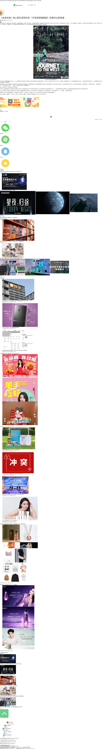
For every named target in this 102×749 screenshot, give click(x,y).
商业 (25, 0)
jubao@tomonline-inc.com (30, 748)
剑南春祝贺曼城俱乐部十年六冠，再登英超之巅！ (11, 449)
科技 (40, 0)
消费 (35, 0)
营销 (21, 0)
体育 (8, 0)
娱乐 (6, 0)
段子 (33, 0)
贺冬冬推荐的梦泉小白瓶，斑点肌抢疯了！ (10, 520)
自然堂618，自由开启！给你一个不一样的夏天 (8, 584)
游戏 (14, 0)
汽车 (37, 0)
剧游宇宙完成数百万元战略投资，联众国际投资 (8, 217)
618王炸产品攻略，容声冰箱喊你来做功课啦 (10, 327)
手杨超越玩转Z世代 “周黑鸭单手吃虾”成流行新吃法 (9, 353)
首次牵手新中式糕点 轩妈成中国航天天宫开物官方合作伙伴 (13, 494)
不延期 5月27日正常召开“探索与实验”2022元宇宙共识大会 (10, 171)
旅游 (16, 0)
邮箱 (23, 0)
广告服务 (12, 746)
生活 (18, 0)
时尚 (12, 0)
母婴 (20, 0)
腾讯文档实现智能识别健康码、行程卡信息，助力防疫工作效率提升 (14, 350)
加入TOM (16, 746)
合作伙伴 (9, 746)
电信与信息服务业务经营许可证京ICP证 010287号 (9, 738)
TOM (1, 172)
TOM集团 (2, 746)
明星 (10, 0)
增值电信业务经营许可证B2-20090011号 (7, 743)
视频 (27, 0)
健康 (31, 0)
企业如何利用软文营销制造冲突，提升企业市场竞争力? (12, 473)
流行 (4, 0)
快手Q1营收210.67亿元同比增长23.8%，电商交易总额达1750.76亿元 (15, 300)
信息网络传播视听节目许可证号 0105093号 (8, 741)
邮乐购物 (5, 746)
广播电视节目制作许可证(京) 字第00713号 (8, 740)
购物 (38, 0)
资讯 (3, 0)
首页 (1, 0)
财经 (29, 0)
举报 (1, 110)
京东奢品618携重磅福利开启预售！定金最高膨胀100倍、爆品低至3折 (13, 523)
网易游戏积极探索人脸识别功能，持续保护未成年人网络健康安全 (12, 241)
